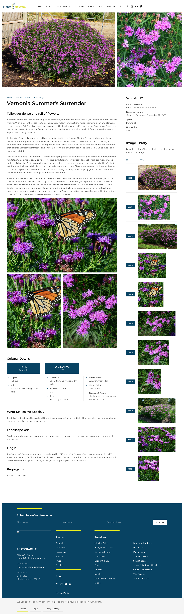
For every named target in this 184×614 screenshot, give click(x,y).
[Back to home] (15, 6)
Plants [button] (49, 6)
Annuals (60, 543)
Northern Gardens (142, 543)
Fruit (97, 565)
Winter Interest (141, 578)
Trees (58, 561)
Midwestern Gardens (105, 578)
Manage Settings (53, 609)
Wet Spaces (139, 574)
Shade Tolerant (140, 556)
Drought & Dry (102, 561)
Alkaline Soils (101, 543)
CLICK (130, 178)
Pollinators (138, 547)
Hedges (98, 570)
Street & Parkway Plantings (146, 565)
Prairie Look (139, 552)
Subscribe (160, 522)
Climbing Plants (102, 552)
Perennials (61, 552)
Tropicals (60, 565)
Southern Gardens (142, 570)
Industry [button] (112, 6)
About (59, 576)
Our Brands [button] (63, 6)
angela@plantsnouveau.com (32, 558)
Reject (35, 609)
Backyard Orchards (104, 547)
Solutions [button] (78, 6)
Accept (23, 609)
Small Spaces (139, 561)
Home (40, 6)
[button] (121, 6)
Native (98, 583)
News (101, 6)
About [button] (91, 6)
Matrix (98, 574)
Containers (100, 556)
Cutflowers (61, 547)
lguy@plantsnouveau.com (31, 567)
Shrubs (59, 556)
